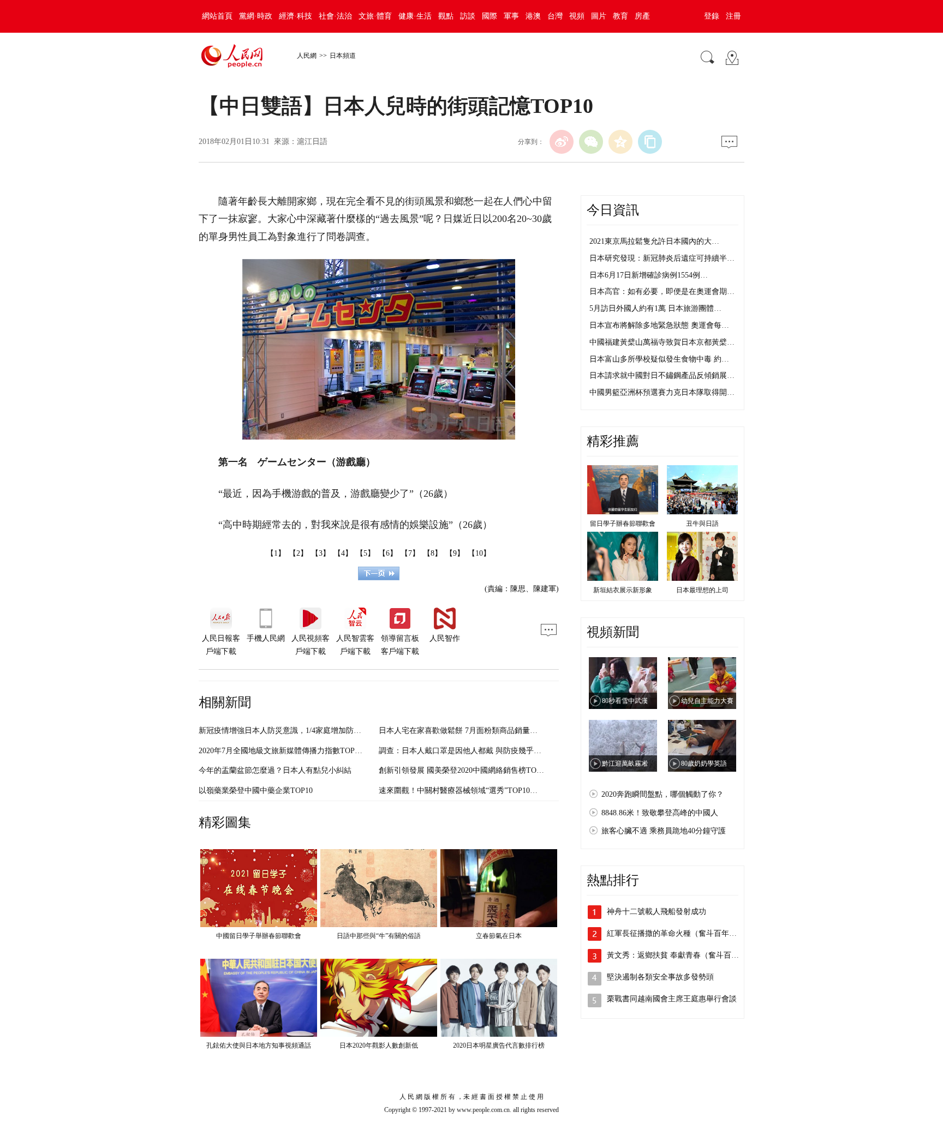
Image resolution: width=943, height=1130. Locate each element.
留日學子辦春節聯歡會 (622, 523)
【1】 (275, 553)
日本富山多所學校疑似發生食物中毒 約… (659, 359)
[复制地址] (650, 142)
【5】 (365, 553)
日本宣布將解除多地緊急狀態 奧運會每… (659, 325)
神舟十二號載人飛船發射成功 (656, 911)
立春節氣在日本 (499, 936)
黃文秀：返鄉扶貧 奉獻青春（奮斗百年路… (680, 955)
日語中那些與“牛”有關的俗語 (379, 936)
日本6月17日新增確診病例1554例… (648, 275)
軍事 (511, 16)
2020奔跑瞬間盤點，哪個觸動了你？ (662, 794)
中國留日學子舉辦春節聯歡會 (258, 936)
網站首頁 (217, 16)
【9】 (454, 553)
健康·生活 (415, 16)
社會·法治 (335, 16)
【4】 (343, 553)
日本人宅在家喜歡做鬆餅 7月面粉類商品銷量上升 (462, 730)
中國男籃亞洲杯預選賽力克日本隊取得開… (662, 392)
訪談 (467, 16)
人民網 (307, 55)
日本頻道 (343, 55)
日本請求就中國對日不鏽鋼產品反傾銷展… (662, 375)
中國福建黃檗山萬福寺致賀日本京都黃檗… (662, 342)
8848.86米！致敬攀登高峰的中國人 (659, 813)
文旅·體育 (375, 16)
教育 (620, 16)
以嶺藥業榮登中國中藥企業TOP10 (256, 790)
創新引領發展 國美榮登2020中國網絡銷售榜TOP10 (463, 770)
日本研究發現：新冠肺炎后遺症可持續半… (662, 258)
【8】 (432, 553)
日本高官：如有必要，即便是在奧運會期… (662, 291)
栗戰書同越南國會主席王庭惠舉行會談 (672, 999)
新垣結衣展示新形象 (622, 590)
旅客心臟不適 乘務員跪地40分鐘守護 (663, 831)
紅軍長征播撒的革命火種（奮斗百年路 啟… (680, 933)
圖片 (598, 16)
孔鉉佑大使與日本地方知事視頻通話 (258, 1045)
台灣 (555, 16)
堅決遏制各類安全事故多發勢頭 (660, 977)
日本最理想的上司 (702, 590)
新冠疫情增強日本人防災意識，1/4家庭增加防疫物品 (288, 730)
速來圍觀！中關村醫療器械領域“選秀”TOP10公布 (462, 790)
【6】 (387, 553)
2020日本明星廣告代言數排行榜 (499, 1045)
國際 (489, 16)
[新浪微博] (562, 142)
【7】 (410, 553)
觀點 (445, 16)
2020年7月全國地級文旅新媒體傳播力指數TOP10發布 (288, 751)
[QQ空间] (620, 142)
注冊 (733, 16)
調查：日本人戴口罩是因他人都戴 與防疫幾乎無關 (464, 751)
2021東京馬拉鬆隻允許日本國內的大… (654, 241)
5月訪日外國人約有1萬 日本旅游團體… (655, 308)
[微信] (591, 142)
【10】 (479, 553)
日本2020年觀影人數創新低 (378, 1045)
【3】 (320, 553)
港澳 (533, 16)
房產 (642, 16)
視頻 (576, 16)
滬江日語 (312, 141)
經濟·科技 (295, 16)
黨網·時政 (255, 16)
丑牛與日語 (702, 523)
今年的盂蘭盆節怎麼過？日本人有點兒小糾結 (275, 770)
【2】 (298, 553)
